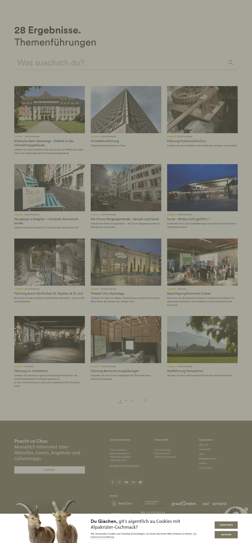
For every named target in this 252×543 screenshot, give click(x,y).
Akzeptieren (226, 525)
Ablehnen (226, 535)
